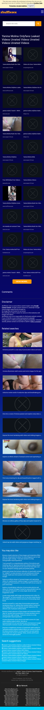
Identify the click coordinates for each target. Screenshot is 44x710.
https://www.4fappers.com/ (11, 689)
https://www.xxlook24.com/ (11, 705)
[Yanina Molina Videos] (32, 177)
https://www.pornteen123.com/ (32, 695)
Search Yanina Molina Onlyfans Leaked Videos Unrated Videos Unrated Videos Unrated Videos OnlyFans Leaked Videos (21, 656)
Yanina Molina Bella (29, 157)
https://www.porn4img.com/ (32, 703)
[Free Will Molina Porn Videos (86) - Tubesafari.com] (12, 177)
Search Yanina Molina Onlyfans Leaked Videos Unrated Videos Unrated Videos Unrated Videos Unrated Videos (21, 646)
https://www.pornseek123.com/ (32, 693)
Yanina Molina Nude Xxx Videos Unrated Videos (17, 64)
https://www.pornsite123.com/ (11, 695)
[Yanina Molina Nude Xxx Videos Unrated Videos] (12, 61)
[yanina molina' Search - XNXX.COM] (12, 107)
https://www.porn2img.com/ (32, 701)
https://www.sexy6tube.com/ (33, 690)
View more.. (22, 281)
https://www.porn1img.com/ (32, 699)
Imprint (19, 671)
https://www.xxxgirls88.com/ (33, 689)
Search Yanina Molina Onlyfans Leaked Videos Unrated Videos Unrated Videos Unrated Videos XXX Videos (21, 649)
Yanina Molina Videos (29, 180)
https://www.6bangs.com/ (11, 691)
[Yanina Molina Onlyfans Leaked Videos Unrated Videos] (12, 84)
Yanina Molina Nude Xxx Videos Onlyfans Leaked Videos (20, 134)
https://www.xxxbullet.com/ (11, 699)
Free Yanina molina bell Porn (11, 249)
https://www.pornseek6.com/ (33, 694)
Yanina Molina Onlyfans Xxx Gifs (32, 87)
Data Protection (37, 671)
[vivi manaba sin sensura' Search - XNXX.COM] (12, 223)
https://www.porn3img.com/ (32, 702)
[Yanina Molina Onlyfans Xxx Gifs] (32, 84)
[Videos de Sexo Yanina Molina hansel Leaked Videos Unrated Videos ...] (32, 61)
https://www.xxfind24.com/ (11, 703)
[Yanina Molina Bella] (32, 154)
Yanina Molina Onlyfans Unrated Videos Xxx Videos (18, 203)
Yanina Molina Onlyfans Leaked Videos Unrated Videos (19, 87)
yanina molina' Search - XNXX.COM (13, 111)
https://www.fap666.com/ (11, 694)
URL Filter (18, 673)
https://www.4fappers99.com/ (11, 690)
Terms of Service (26, 671)
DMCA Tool (25, 673)
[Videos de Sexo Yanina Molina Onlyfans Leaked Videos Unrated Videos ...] (32, 246)
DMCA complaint (36, 321)
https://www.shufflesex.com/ (11, 697)
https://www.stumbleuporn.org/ (32, 705)
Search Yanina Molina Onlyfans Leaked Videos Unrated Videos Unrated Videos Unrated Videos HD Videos (21, 653)
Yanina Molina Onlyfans (9, 157)
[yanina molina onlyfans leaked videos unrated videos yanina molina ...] (32, 107)
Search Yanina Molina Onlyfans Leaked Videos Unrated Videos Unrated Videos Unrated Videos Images (21, 660)
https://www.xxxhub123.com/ (11, 701)
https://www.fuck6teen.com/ (32, 691)
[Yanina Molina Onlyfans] (12, 154)
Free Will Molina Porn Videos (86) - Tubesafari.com (18, 180)
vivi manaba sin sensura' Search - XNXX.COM (16, 226)
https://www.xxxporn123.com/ (11, 702)
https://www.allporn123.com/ (33, 697)
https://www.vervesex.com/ (11, 698)
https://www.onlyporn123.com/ (32, 698)
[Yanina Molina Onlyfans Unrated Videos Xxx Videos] (12, 200)
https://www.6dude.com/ (11, 693)
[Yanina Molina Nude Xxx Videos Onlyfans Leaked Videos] (12, 131)
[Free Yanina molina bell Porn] (12, 246)
